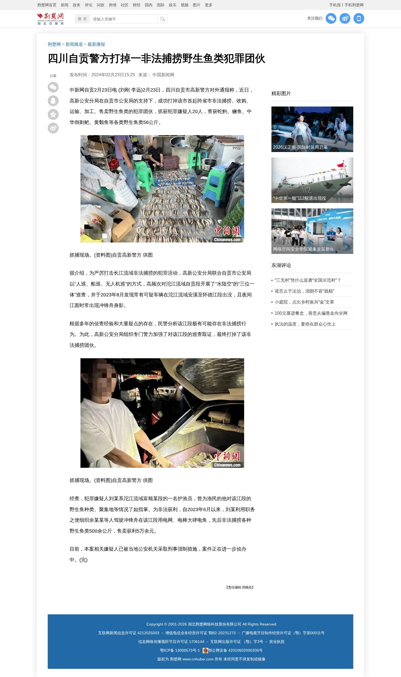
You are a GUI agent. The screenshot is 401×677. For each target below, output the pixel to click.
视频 (184, 5)
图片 (196, 5)
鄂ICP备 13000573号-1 (180, 650)
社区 (124, 5)
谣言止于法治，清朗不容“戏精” (304, 291)
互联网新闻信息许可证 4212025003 (128, 633)
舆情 (112, 5)
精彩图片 (281, 93)
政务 (76, 5)
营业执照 (277, 641)
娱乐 (172, 5)
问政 (100, 5)
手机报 (335, 5)
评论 (88, 5)
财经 (136, 5)
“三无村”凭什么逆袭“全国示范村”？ (308, 280)
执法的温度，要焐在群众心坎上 (305, 324)
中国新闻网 (163, 74)
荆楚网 (54, 44)
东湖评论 (281, 265)
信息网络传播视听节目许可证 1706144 (171, 641)
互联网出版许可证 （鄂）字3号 (236, 641)
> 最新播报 (94, 44)
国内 (148, 5)
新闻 (64, 5)
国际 (160, 5)
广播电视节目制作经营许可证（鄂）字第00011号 (283, 633)
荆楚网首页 (46, 5)
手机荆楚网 (354, 5)
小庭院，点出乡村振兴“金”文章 (304, 302)
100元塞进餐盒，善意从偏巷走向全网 (311, 313)
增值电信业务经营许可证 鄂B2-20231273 (200, 633)
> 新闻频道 (72, 44)
